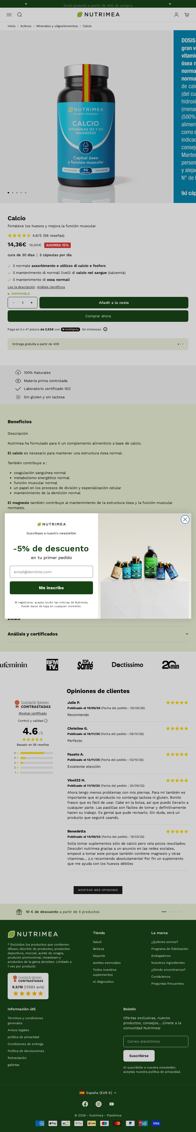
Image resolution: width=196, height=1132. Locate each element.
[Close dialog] (185, 519)
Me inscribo (51, 587)
